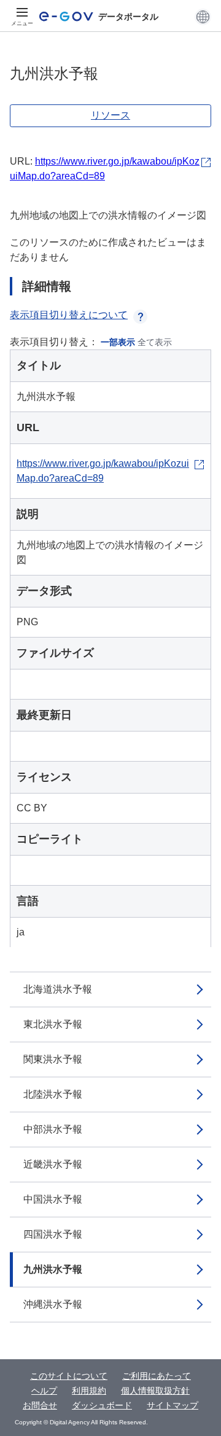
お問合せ (40, 1405)
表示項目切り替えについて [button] (69, 315)
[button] (203, 17)
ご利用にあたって (156, 1376)
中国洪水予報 (52, 1199)
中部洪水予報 (52, 1129)
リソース (110, 115)
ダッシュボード (102, 1405)
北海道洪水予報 (57, 989)
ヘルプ (44, 1390)
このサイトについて (68, 1376)
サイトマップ (172, 1405)
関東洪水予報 (52, 1059)
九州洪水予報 (52, 1269)
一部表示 (118, 342)
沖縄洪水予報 (52, 1304)
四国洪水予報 (52, 1234)
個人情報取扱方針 (155, 1390)
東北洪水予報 (52, 1024)
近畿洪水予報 (52, 1164)
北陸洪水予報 (52, 1094)
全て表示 (155, 342)
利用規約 (89, 1390)
